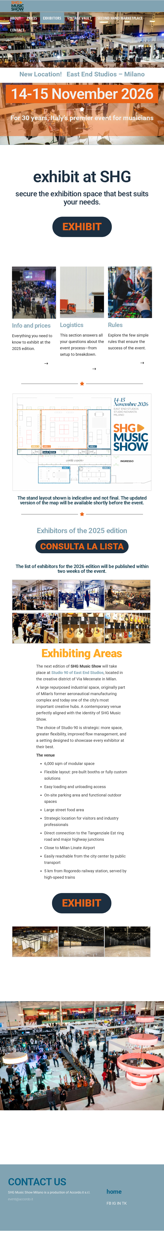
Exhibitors (52, 18)
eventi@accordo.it (20, 1199)
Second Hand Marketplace (119, 18)
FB (109, 1203)
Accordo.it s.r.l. (80, 1192)
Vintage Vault (79, 18)
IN (119, 1203)
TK (124, 1203)
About (15, 18)
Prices (32, 18)
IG (114, 1203)
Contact (17, 30)
